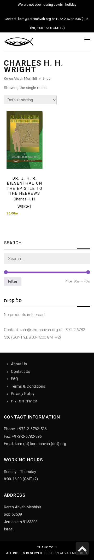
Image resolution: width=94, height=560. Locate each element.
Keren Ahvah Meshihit (68, 553)
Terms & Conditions (28, 386)
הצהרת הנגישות (24, 401)
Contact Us (20, 371)
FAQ (14, 378)
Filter (12, 281)
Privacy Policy (22, 393)
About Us (19, 364)
